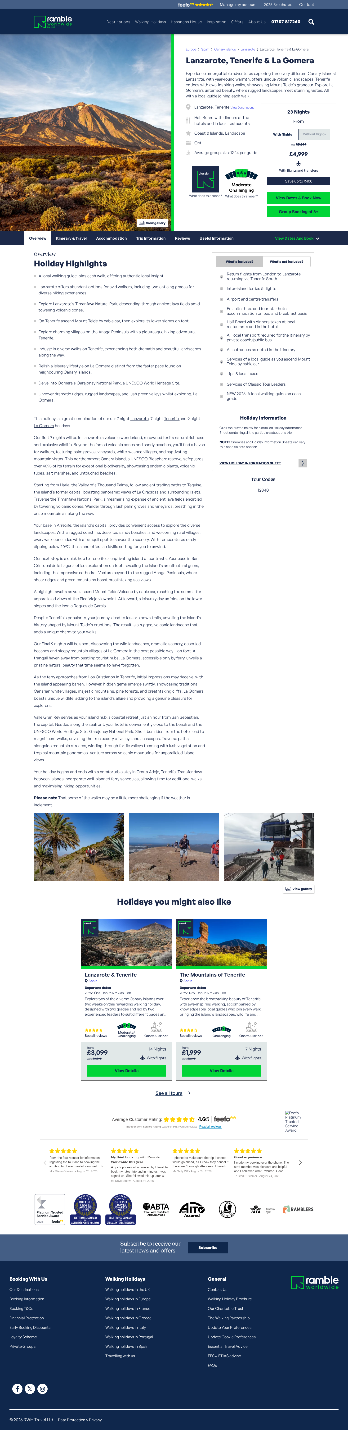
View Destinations (242, 107)
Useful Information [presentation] (216, 238)
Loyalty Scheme (23, 1336)
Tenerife (172, 418)
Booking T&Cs (21, 1308)
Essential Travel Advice (228, 1346)
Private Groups (22, 1346)
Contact (306, 4)
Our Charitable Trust (225, 1308)
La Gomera (44, 425)
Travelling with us (120, 1355)
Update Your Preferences (229, 1327)
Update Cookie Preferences (232, 1336)
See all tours (169, 1093)
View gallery (155, 223)
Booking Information (26, 1299)
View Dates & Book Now (298, 197)
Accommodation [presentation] (111, 238)
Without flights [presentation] (314, 134)
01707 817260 (285, 21)
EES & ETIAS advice (224, 1355)
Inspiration (217, 21)
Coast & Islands (156, 1035)
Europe (191, 49)
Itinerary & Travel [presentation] (71, 238)
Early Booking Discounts (29, 1327)
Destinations (118, 21)
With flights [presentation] (282, 134)
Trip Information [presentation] (150, 238)
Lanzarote (248, 49)
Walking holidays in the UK (127, 1289)
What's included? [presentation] (240, 262)
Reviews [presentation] (182, 238)
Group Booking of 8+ (298, 211)
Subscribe (207, 1247)
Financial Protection (26, 1318)
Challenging (222, 1035)
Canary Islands (225, 49)
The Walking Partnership (229, 1318)
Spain (205, 49)
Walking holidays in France (127, 1308)
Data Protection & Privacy (80, 1419)
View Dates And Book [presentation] (294, 238)
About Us (257, 21)
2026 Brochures (278, 4)
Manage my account (238, 4)
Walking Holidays (150, 21)
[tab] (283, 134)
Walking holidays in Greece (128, 1318)
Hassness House (186, 21)
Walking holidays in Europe (128, 1299)
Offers (237, 21)
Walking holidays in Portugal (129, 1336)
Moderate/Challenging (127, 1034)
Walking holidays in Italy (125, 1327)
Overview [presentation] (37, 238)
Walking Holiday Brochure (230, 1299)
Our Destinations (24, 1289)
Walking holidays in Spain (126, 1346)
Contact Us (217, 1289)
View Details (126, 1070)
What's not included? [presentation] (286, 262)
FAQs (212, 1365)
